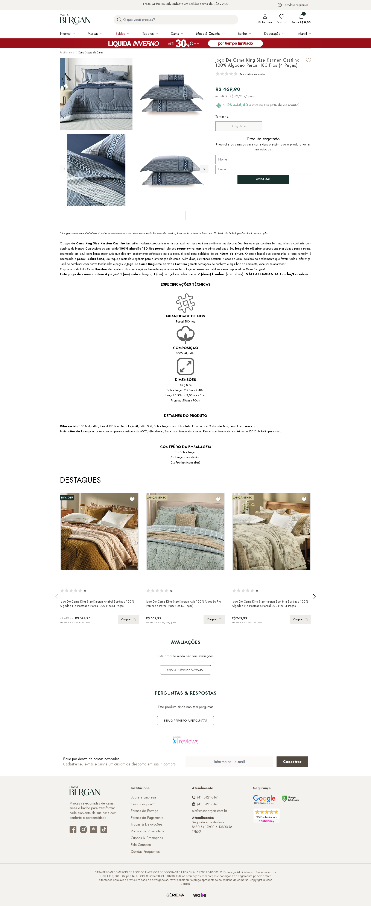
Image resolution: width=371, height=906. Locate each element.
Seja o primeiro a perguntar (185, 720)
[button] (204, 169)
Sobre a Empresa (143, 797)
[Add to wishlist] (308, 60)
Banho (242, 33)
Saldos (120, 33)
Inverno (65, 33)
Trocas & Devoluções (146, 824)
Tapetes (148, 33)
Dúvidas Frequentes (296, 5)
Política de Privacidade (147, 831)
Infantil (302, 33)
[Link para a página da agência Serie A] (175, 895)
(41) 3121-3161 (208, 797)
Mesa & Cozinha (208, 33)
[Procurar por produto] (119, 19)
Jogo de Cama (95, 53)
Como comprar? (142, 804)
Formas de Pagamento (147, 817)
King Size (239, 126)
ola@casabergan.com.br (209, 811)
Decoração (272, 33)
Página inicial (67, 53)
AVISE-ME (263, 179)
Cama (175, 33)
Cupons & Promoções (147, 838)
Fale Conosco (141, 844)
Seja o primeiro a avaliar (185, 670)
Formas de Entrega (144, 811)
